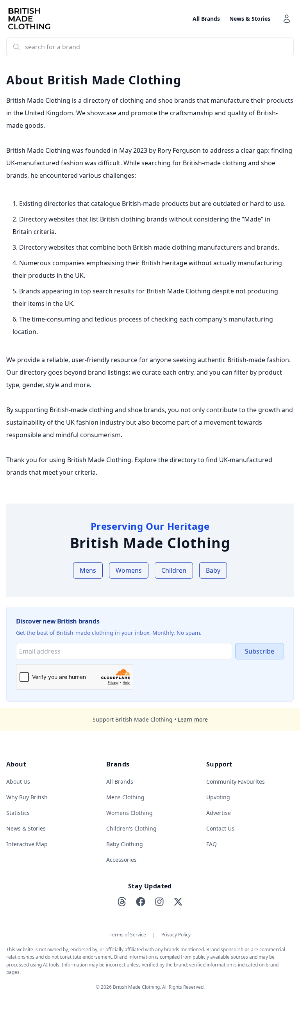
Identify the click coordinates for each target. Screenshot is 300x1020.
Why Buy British (27, 797)
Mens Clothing (125, 797)
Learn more (193, 719)
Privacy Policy (176, 935)
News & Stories (249, 18)
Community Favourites (235, 781)
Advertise (218, 812)
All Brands (206, 18)
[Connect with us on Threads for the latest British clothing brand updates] (122, 901)
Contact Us (220, 828)
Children (173, 570)
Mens (88, 570)
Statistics (18, 812)
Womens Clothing (129, 812)
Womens (129, 570)
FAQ (211, 844)
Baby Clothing (124, 844)
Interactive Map (27, 844)
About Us (18, 781)
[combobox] (150, 47)
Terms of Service (128, 935)
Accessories (121, 859)
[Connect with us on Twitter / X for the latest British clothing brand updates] (178, 901)
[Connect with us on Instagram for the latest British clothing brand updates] (159, 901)
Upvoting (218, 797)
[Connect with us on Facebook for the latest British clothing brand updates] (140, 901)
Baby (213, 570)
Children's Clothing (131, 828)
